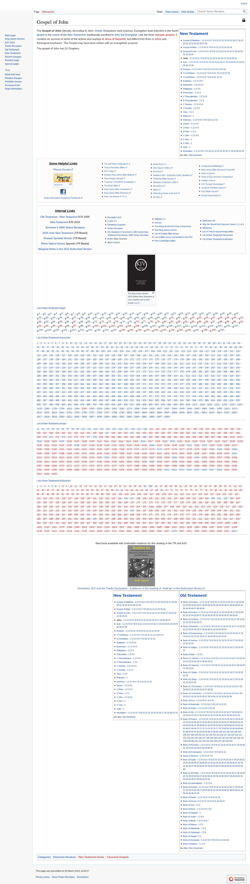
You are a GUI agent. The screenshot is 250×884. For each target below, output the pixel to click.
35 (61, 317)
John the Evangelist (125, 34)
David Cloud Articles (210, 195)
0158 (39, 449)
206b (158, 506)
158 (51, 359)
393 (76, 388)
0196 (121, 453)
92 (40, 326)
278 (182, 371)
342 (169, 380)
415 (213, 388)
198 (95, 363)
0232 (189, 457)
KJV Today (109, 171)
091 (176, 437)
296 (88, 376)
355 (45, 384)
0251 (121, 461)
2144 (76, 531)
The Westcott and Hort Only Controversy (173, 226)
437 (144, 392)
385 (232, 384)
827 (132, 404)
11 (220, 40)
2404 (204, 531)
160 (64, 359)
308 (163, 376)
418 (231, 388)
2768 (114, 412)
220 (231, 363)
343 (176, 380)
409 (176, 388)
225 (57, 367)
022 (158, 429)
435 (132, 392)
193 (64, 363)
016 (120, 429)
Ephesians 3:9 (208, 221)
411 (188, 388)
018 (133, 429)
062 (200, 433)
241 (157, 367)
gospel (40, 34)
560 (163, 523)
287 (238, 371)
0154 (211, 445)
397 (101, 388)
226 (64, 367)
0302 (99, 469)
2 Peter (186, 131)
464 (107, 396)
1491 (39, 527)
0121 (179, 441)
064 (213, 433)
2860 (114, 417)
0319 (226, 469)
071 (51, 437)
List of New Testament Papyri (51, 308)
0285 (174, 465)
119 (49, 330)
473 (163, 396)
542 (157, 523)
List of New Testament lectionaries (217, 239)
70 (95, 321)
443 (182, 392)
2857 (91, 417)
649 (200, 523)
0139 (99, 445)
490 (64, 400)
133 (164, 330)
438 (151, 392)
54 (193, 317)
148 (194, 355)
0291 (219, 465)
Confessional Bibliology (211, 166)
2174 (129, 408)
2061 (114, 408)
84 (193, 321)
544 (182, 400)
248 (200, 367)
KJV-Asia (157, 171)
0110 (99, 441)
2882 (151, 417)
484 (232, 396)
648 (194, 523)
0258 (174, 461)
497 (107, 400)
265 (101, 371)
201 (113, 363)
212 (182, 363)
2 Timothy (187, 108)
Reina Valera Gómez (53, 243)
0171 (136, 449)
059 (182, 433)
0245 (76, 461)
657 (45, 404)
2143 (69, 531)
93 (47, 326)
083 (126, 437)
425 (70, 392)
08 (72, 429)
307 (157, 376)
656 (39, 404)
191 (51, 363)
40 (95, 317)
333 (113, 380)
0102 (39, 441)
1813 (69, 408)
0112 (113, 441)
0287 (189, 465)
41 (102, 317)
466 (120, 396)
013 (102, 429)
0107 (76, 441)
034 (232, 429)
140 (222, 330)
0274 (91, 465)
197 (88, 363)
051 (132, 433)
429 (95, 392)
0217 (76, 457)
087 (151, 437)
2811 (196, 412)
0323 (54, 474)
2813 (211, 412)
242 (163, 367)
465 (113, 396)
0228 (159, 457)
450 (225, 392)
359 (70, 384)
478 (194, 396)
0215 (61, 457)
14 (228, 40)
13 (225, 40)
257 (51, 371)
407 (163, 388)
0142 (121, 445)
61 (241, 317)
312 (188, 376)
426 (76, 392)
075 (76, 437)
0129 (239, 441)
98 (82, 326)
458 (70, 396)
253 (232, 367)
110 (179, 326)
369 (132, 384)
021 (151, 429)
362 (88, 384)
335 (126, 380)
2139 (39, 531)
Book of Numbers (191, 626)
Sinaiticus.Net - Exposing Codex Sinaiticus (172, 175)
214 (194, 363)
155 (238, 355)
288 (39, 376)
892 (176, 404)
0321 (39, 474)
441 (169, 392)
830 (151, 404)
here (136, 303)
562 (176, 523)
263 (88, 371)
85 (200, 321)
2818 (46, 417)
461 (88, 396)
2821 (69, 417)
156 (39, 359)
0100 (232, 437)
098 (219, 437)
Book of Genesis (190, 602)
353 (238, 380)
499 (120, 400)
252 (225, 367)
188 (238, 359)
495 (95, 400)
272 (144, 371)
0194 (106, 453)
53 (186, 317)
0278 (121, 465)
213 (188, 363)
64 (54, 321)
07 (67, 429)
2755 (76, 412)
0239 (234, 457)
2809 (181, 412)
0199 (144, 453)
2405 (211, 531)
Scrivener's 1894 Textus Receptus (65, 227)
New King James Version (166, 230)
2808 (174, 412)
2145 (84, 531)
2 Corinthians (189, 77)
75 (130, 321)
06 (62, 429)
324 (57, 380)
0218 (84, 457)
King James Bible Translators (117, 189)
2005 (219, 527)
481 (213, 396)
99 (88, 326)
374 (163, 384)
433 (120, 392)
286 (232, 371)
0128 (232, 441)
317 (219, 376)
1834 (76, 408)
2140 (46, 531)
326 (70, 380)
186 (225, 359)
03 (48, 429)
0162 (69, 449)
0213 (46, 457)
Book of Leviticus (190, 619)
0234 (196, 457)
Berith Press (158, 164)
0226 (144, 457)
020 (145, 429)
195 (76, 363)
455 (51, 396)
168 (113, 359)
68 (82, 321)
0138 (91, 445)
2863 (136, 417)
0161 (61, 449)
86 (207, 321)
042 (76, 433)
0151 (189, 445)
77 (144, 321)
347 (200, 380)
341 (163, 380)
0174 (159, 449)
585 (207, 400)
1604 (91, 527)
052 (138, 433)
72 (109, 321)
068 (238, 433)
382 (213, 384)
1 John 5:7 (112, 221)
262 (82, 371)
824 (113, 404)
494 (88, 400)
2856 (84, 417)
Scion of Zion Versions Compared (216, 177)
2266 (159, 531)
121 (65, 330)
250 (213, 367)
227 (70, 367)
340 (157, 380)
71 (102, 321)
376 (176, 384)
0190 (76, 453)
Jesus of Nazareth (115, 38)
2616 (54, 412)
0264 (219, 461)
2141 (54, 531)
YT (123, 196)
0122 (187, 441)
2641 (61, 412)
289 (45, 376)
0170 (129, 449)
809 (207, 523)
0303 (106, 469)
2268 (136, 408)
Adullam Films (207, 180)
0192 (91, 453)
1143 (202, 404)
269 (126, 371)
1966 (204, 527)
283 (213, 371)
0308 (144, 469)
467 (126, 396)
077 (88, 437)
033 (226, 429)
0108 (84, 441)
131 (148, 330)
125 (98, 330)
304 (138, 376)
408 (169, 388)
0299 (76, 469)
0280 (136, 465)
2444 (174, 408)
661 (70, 404)
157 (45, 359)
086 (144, 437)
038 (51, 433)
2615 (46, 412)
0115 (135, 441)
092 (182, 437)
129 (131, 330)
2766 (99, 412)
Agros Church (113, 242)
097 (213, 437)
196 (82, 363)
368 (126, 384)
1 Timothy (187, 104)
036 (39, 433)
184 (213, 359)
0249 (106, 461)
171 (132, 359)
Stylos (155, 189)
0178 (189, 449)
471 (151, 396)
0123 (194, 441)
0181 (211, 449)
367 (120, 384)
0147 (159, 445)
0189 (69, 453)
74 (123, 321)
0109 (91, 441)
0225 (136, 457)
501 (132, 400)
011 (89, 429)
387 (39, 388)
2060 (106, 408)
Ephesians (187, 85)
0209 (219, 453)
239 (144, 367)
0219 (91, 457)
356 (51, 384)
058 (176, 433)
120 (57, 330)
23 (192, 43)
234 (113, 367)
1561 (54, 527)
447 (207, 392)
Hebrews (187, 120)
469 (138, 396)
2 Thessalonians (190, 100)
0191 (84, 453)
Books (110, 239)
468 (132, 396)
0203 (174, 453)
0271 (69, 465)
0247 (91, 461)
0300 (84, 469)
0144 (136, 445)
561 (169, 523)
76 (137, 321)
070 (45, 437)
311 (182, 376)
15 (231, 40)
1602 (84, 527)
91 (241, 321)
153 (225, 355)
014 (108, 429)
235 (120, 367)
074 (70, 437)
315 (206, 376)
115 (220, 326)
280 (194, 371)
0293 (234, 465)
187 (232, 359)
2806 (159, 412)
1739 (54, 408)
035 (238, 429)
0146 (151, 445)
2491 (211, 408)
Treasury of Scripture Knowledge (118, 182)
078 (95, 437)
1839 (189, 527)
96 (68, 326)
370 (138, 384)
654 (232, 400)
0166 (99, 449)
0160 (54, 449)
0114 (128, 441)
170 (126, 359)
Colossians (188, 93)
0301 (91, 469)
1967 (211, 527)
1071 (194, 404)
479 (200, 396)
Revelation (187, 151)
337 (138, 380)
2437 (166, 408)
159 (57, 359)
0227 (151, 457)
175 (157, 359)
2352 (196, 531)
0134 (61, 445)
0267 (39, 465)
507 (169, 400)
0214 (54, 457)
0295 (46, 469)
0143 (129, 445)
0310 (159, 469)
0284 (166, 465)
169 (120, 359)
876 (163, 404)
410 (182, 388)
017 (126, 429)
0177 (181, 449)
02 (43, 429)
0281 (144, 465)
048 (113, 433)
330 (95, 380)
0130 (39, 445)
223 (45, 367)
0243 (61, 461)
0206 (196, 453)
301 (120, 376)
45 (130, 317)
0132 (54, 445)
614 (213, 400)
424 (64, 392)
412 (194, 388)
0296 (54, 469)
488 (51, 400)
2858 (99, 417)
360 (76, 384)
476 (182, 396)
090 (169, 437)
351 (225, 380)
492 (76, 400)
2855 (76, 417)
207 (151, 363)
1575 (61, 527)
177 (169, 359)
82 (179, 321)
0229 (166, 457)
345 (188, 380)
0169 (121, 449)
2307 (181, 531)
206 (144, 363)
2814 (219, 412)
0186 (46, 453)
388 (45, 388)
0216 (69, 457)
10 (217, 40)
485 (238, 396)
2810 (189, 412)
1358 (227, 523)
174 (151, 359)
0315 (196, 469)
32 (40, 317)
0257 (166, 461)
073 (64, 437)
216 (206, 363)
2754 (69, 412)
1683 (144, 527)
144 (169, 355)
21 (187, 43)
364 (101, 384)
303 (132, 376)
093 (188, 437)
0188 (61, 453)
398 (107, 388)
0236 (211, 457)
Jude (185, 147)
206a (151, 506)
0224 (129, 457)
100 (96, 326)
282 (207, 371)
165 (95, 359)
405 (151, 388)
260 (70, 371)
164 (88, 359)
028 (195, 429)
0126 (217, 441)
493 (82, 400)
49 (158, 317)
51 (172, 317)
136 (189, 330)
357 (57, 384)
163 (82, 359)
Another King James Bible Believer (119, 175)
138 (205, 330)
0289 (204, 465)
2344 (144, 408)
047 (107, 433)
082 (120, 437)
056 (163, 433)
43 (116, 317)
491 (70, 400)
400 (120, 388)
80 (165, 321)
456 (57, 396)
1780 (61, 408)
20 (184, 43)
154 (232, 355)
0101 (239, 437)
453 (39, 396)
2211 (114, 531)
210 (169, 363)
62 (40, 321)
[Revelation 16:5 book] (141, 565)
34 (54, 317)
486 (39, 400)
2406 (219, 531)
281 (200, 371)
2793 (121, 412)
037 (45, 433)
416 (219, 388)
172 (138, 359)
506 (163, 400)
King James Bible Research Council (217, 170)
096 (207, 437)
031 (214, 429)
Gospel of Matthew (191, 40)
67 (75, 321)
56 (207, 317)
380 (200, 384)
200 (107, 363)
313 (194, 376)
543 (176, 400)
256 (45, 371)
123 (82, 330)
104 (129, 326)
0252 (129, 461)
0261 (196, 461)
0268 (46, 465)
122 (74, 330)
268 (120, 371)
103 (121, 326)
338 (144, 380)
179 (182, 359)
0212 (39, 457)
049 (120, 433)
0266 (234, 461)
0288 (196, 465)
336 (132, 380)
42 (109, 317)
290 (51, 376)
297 (95, 376)
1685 (159, 527)
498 (113, 400)
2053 (91, 408)
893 (182, 404)
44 (123, 317)
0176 (174, 449)
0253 (136, 461)
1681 (129, 527)
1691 (174, 527)
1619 (106, 527)
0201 (159, 453)
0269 (54, 465)
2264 (144, 531)
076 (82, 437)
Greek (98, 30)
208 (157, 363)
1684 (151, 527)
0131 (46, 445)
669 (76, 404)
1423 (232, 404)
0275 (99, 465)
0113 (121, 441)
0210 (227, 453)
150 (207, 355)
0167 (106, 449)
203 (126, 363)
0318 (219, 469)
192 (57, 363)
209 (163, 363)
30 (230, 313)
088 (157, 437)
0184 (234, 449)
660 (64, 404)
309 (169, 376)
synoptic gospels (164, 34)
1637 (121, 527)
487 (45, 400)
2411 (226, 531)
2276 (174, 531)
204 (132, 363)
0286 (181, 465)
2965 (166, 417)
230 (88, 367)
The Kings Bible (111, 185)
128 (123, 330)
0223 (121, 457)
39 (88, 317)
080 (107, 437)
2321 (189, 531)
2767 (106, 412)
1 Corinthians (189, 73)
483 (225, 396)
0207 (204, 453)
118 (41, 330)
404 (144, 388)
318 (225, 376)
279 (188, 371)
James (186, 124)
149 (200, 355)
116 (228, 326)
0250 (114, 461)
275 (163, 371)
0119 (165, 441)
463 (101, 396)
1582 (46, 408)
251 (219, 367)
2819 (54, 417)
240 (151, 367)
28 (206, 43)
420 (39, 392)
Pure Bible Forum (209, 191)
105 (137, 326)
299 (107, 376)
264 (95, 371)
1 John (186, 135)
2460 (196, 408)
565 (188, 400)
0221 (106, 457)
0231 (181, 457)
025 (176, 429)
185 (219, 359)
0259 (181, 461)
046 (101, 433)
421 (45, 392)
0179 (196, 449)
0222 (114, 457)
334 (120, 380)
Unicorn (158, 223)
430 (101, 392)
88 (221, 321)
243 (169, 367)
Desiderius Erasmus (116, 225)
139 (214, 330)
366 (113, 384)
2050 (84, 408)
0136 (76, 445)
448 (213, 392)
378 (188, 384)
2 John (186, 139)
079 (101, 437)
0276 (106, 465)
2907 (159, 417)
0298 (69, 469)
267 (113, 371)
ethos (158, 38)
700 (95, 404)
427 (82, 392)
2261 (129, 531)
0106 (69, 441)
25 (198, 43)
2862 (129, 417)
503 (144, 400)
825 (120, 404)
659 (57, 404)
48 (151, 317)
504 (151, 400)
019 (139, 429)
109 (170, 326)
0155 (219, 445)
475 (176, 396)
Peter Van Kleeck (111, 196)
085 (138, 437)
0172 (144, 449)
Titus (185, 112)
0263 (211, 461)
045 (95, 433)
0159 (46, 449)
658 (51, 404)
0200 (151, 453)
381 (207, 384)
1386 (234, 523)
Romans (187, 69)
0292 (227, 465)
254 (238, 367)
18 (239, 40)
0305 (121, 469)
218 (219, 363)
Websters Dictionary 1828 (164, 182)
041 (70, 433)
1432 (39, 408)
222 (39, 367)
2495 (219, 408)
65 (61, 321)
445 (194, 392)
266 (107, 371)
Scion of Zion (207, 173)
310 (176, 376)
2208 (99, 531)
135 (181, 330)
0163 (76, 449)
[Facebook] (63, 191)
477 (188, 396)
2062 (121, 408)
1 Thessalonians (190, 96)
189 (39, 363)
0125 (209, 441)
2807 (166, 412)
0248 (99, 461)
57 (214, 317)
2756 (84, 412)
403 (138, 388)
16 (234, 40)
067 (232, 433)
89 (228, 321)
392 (70, 388)
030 (207, 429)
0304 (114, 469)
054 (151, 433)
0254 (144, 461)
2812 (204, 412)
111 (187, 326)
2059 (99, 408)
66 (68, 321)
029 (201, 429)
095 (200, 437)
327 (76, 380)
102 (113, 326)
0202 (166, 453)
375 (169, 384)
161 (70, 359)
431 (107, 392)
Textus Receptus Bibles (114, 167)
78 (151, 321)
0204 (181, 453)
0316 (204, 469)
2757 (91, 412)
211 (175, 363)
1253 (224, 404)
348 (207, 380)
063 (207, 433)
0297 (61, 469)
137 (197, 330)
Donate (57, 185)
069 (39, 437)
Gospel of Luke (190, 51)
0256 (159, 461)
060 (188, 433)
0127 (224, 441)
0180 (204, 449)
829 (144, 404)
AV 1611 (156, 197)
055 (157, 433)
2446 (189, 408)
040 (64, 433)
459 (76, 396)
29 (223, 313)
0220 (99, 457)
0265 (227, 461)
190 (45, 363)
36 (68, 317)
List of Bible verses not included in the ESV (173, 237)
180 (188, 359)
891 (169, 404)
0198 (136, 453)
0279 (129, 465)
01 (38, 429)
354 (39, 384)
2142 (61, 531)
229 (82, 367)
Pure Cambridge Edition (165, 241)
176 (163, 359)
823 (107, 404)
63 (47, 321)
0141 (114, 445)
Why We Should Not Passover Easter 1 (219, 224)
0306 (129, 469)
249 (207, 367)
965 (213, 523)
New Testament (194, 33)
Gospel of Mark (190, 47)
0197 (129, 453)
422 (51, 392)
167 (107, 359)
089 (163, 437)
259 (64, 371)
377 (182, 384)
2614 (39, 412)
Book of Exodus (190, 612)
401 (126, 388)
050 (126, 433)
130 (139, 330)
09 (77, 429)
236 (126, 367)
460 (82, 396)
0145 (144, 445)
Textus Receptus (115, 228)
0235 (204, 457)
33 (47, 317)
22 (190, 43)
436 (138, 392)
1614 (99, 527)
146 (182, 355)
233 (107, 367)
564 (188, 523)
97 (75, 326)
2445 (181, 408)
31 (237, 313)
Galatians (187, 81)
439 (157, 392)
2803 (136, 412)
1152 (209, 404)
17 (236, 40)
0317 (211, 469)
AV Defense (158, 186)
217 (213, 363)
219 (225, 363)
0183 (227, 449)
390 (57, 388)
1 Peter (186, 128)
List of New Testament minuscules (217, 235)
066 (225, 433)
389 (51, 388)
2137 (227, 527)
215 (200, 363)
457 (64, 396)
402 (132, 388)
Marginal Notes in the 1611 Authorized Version (65, 248)
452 (238, 392)
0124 (202, 441)
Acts (185, 62)
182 (200, 359)
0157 (234, 445)
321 (39, 380)
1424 (239, 404)
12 (223, 40)
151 (213, 355)
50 (165, 317)
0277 (114, 465)
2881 (144, 417)
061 (194, 433)
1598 (69, 527)
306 (151, 376)
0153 (204, 445)
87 (214, 321)
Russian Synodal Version (58, 238)
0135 (69, 445)
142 (157, 355)
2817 (39, 417)
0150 (181, 445)
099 (225, 437)
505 (157, 400)
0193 (99, 453)
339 (151, 380)
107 (154, 326)
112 (195, 326)
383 (219, 384)
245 (182, 367)
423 (57, 392)
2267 (166, 531)
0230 (174, 457)
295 (82, 376)
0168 (114, 449)
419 (238, 388)
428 (88, 392)
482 (219, 396)
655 (238, 400)
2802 (129, 412)
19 (242, 40)
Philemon (187, 116)
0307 (136, 469)
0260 (189, 461)
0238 (227, 457)
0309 (151, 469)
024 (170, 429)
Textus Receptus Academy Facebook (62, 198)
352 (232, 380)
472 (157, 396)
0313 (181, 469)
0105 (61, 441)
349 (213, 380)
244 (176, 367)
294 (76, 376)
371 (144, 384)
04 (53, 429)
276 (169, 371)
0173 (151, 449)
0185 (39, 453)
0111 (106, 441)
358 (64, 384)
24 (195, 43)
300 (113, 376)
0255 (151, 461)
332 (107, 380)
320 (238, 376)
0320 (234, 469)
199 (101, 363)
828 (138, 404)
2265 (151, 531)
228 (76, 367)
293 (70, 376)
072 (57, 437)
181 (194, 359)
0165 (91, 449)
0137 (84, 445)
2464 (204, 408)
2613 (234, 408)
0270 (61, 465)
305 (144, 376)
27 (203, 43)
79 (158, 321)
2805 (151, 412)
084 (132, 437)
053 (144, 433)
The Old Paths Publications (116, 164)
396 (95, 388)
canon (55, 34)
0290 (211, 465)
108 (162, 326)
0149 (174, 445)
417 (225, 388)
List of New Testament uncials (51, 423)
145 (176, 355)
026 (182, 429)
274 (157, 371)
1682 (136, 527)
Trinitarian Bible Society (163, 179)
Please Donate (61, 169)
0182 (219, 449)
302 (126, 376)
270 (132, 371)
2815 (226, 412)
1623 (114, 527)
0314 (189, 469)
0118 (157, 441)
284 (219, 371)
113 (203, 326)
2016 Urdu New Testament (57, 232)
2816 (234, 412)
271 (138, 371)
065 (219, 433)
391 (64, 388)
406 (157, 388)
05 (58, 429)
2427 (159, 408)
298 (101, 376)
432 (113, 392)
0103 (46, 441)
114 (211, 326)
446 (200, 392)
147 (188, 355)
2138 (234, 527)
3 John (186, 143)
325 (64, 380)
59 (228, 317)
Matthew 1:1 (160, 219)
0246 (84, 461)
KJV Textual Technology (212, 184)
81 (172, 321)
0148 (166, 445)
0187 (54, 453)
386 (238, 384)
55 (200, 317)
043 (82, 433)
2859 (106, 417)
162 (76, 359)
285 (225, 371)
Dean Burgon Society (113, 178)
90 (235, 321)
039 (57, 433)
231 (95, 367)
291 (57, 376)
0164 (84, 449)
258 (57, 371)
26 (200, 43)
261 (76, 371)
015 (114, 429)
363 (95, 384)
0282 (151, 465)
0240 (39, 461)
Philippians (187, 89)
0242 (54, 461)
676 (82, 404)
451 (232, 392)
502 (138, 400)
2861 (121, 417)
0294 (39, 469)
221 (238, 363)
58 (221, 317)
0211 (234, 453)
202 (120, 363)
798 (101, 404)
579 (200, 400)
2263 (136, 531)
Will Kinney (207, 228)
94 (54, 326)
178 (176, 359)
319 (231, 376)
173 (144, 359)
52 (179, 317)
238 (138, 367)
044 (88, 433)
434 (126, 392)
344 (182, 380)
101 (105, 326)
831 (157, 404)
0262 (204, 461)
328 (82, 380)
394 (82, 388)
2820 (61, 417)
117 (236, 326)
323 (51, 380)
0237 (219, 457)
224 (51, 367)
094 (194, 437)
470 (144, 396)
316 (213, 376)
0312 (174, 469)
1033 (219, 523)
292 (64, 376)
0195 (114, 453)
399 (113, 388)
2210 (106, 531)
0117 (150, 441)
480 (207, 396)
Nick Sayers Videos (162, 168)
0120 (172, 441)
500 (126, 400)
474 (169, 396)
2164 (91, 531)
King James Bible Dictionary (116, 193)
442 (176, 392)
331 (101, 380)
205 (138, 363)
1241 (217, 404)
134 (172, 330)
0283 (159, 465)
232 (101, 367)
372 (151, 384)
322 (45, 380)
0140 (106, 445)
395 (88, 388)
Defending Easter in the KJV (165, 193)
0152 (196, 445)
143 (163, 355)
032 (220, 429)
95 (61, 326)
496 (101, 400)
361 (82, 384)
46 (137, 317)
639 (219, 400)
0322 (46, 474)
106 (146, 326)
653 (225, 400)
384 (225, 384)
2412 (234, 531)
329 (88, 380)
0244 (69, 461)
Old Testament (195, 155)
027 (189, 429)
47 (144, 317)
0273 (84, 465)
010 (83, 429)
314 (200, 376)
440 (163, 392)
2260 (121, 531)
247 (194, 367)
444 (188, 392)
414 (206, 388)
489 (57, 400)
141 (151, 355)
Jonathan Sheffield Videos (212, 188)
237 (132, 367)
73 (116, 321)
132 (156, 330)
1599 (76, 527)
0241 (46, 461)
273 (151, 371)
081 (113, 437)
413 (200, 388)
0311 (166, 469)
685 (88, 404)
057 (169, 433)
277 (176, 371)
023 (164, 429)
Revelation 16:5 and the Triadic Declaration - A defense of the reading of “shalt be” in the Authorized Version (140, 588)
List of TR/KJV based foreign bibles (218, 231)
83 (186, 321)
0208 (211, 453)
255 (39, 371)
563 (182, 523)
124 (90, 330)
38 (82, 317)
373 (157, 384)
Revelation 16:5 (114, 217)
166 (101, 359)
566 (194, 400)
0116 (143, 441)
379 (194, 384)
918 (188, 404)
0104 (54, 441)
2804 (144, 412)
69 (88, 321)
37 (75, 317)
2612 (227, 408)
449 (219, 392)
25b (150, 486)
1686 (166, 527)
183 (207, 359)
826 (126, 404)
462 (95, 396)
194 (70, 363)
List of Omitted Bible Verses (167, 234)
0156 (227, 445)
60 (235, 317)
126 (107, 330)
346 (194, 380)
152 (219, 355)
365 (107, 384)
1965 (196, 527)
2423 (151, 408)
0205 (189, 453)
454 (45, 396)
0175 (166, 449)
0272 (76, 465)
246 (188, 367)
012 (95, 429)
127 (115, 330)
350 (219, 380)
